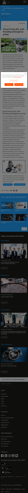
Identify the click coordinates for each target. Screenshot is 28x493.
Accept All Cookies (19, 84)
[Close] (25, 73)
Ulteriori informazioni (17, 77)
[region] (14, 80)
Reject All (9, 84)
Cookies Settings (13, 80)
